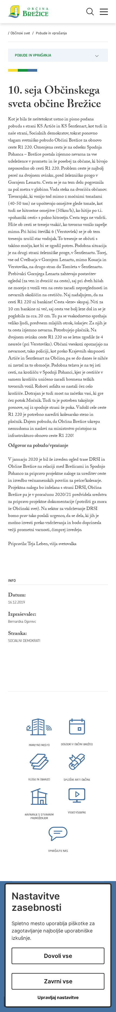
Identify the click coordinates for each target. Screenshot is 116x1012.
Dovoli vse (58, 955)
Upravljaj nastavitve (58, 997)
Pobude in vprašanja (51, 33)
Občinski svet (20, 33)
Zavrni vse (58, 981)
